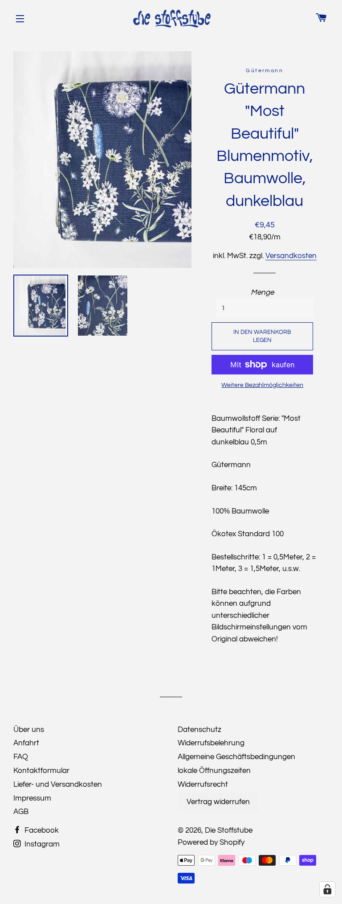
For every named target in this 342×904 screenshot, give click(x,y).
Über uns (28, 730)
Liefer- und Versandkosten (57, 785)
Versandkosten (291, 256)
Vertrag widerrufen (218, 802)
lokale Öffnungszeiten (214, 771)
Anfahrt (26, 743)
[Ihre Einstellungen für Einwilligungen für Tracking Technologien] (327, 889)
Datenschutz (199, 730)
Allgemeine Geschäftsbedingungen (236, 757)
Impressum (32, 798)
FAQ (20, 757)
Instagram (41, 844)
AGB (20, 812)
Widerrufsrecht (203, 785)
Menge (262, 292)
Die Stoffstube (228, 830)
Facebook (41, 830)
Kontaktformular (41, 771)
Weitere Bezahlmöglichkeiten (262, 385)
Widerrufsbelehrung (211, 743)
